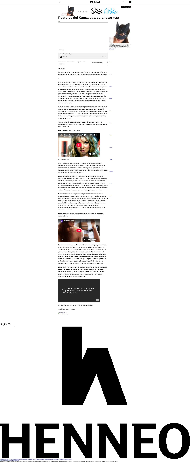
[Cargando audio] (61, 57)
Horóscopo (111, 49)
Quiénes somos (51, 459)
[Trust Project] (61, 312)
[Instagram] (11, 460)
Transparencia (26, 459)
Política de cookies (21, 459)
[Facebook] (4, 460)
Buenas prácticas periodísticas (59, 459)
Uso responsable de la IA (68, 459)
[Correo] (16, 460)
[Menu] (60, 2)
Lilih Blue (62, 64)
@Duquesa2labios (112, 48)
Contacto (46, 459)
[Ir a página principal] (95, 2)
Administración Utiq (42, 459)
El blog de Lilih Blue (64, 62)
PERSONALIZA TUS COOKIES (34, 459)
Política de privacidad (14, 459)
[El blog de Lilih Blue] (95, 11)
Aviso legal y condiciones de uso (5, 459)
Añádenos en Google (97, 62)
